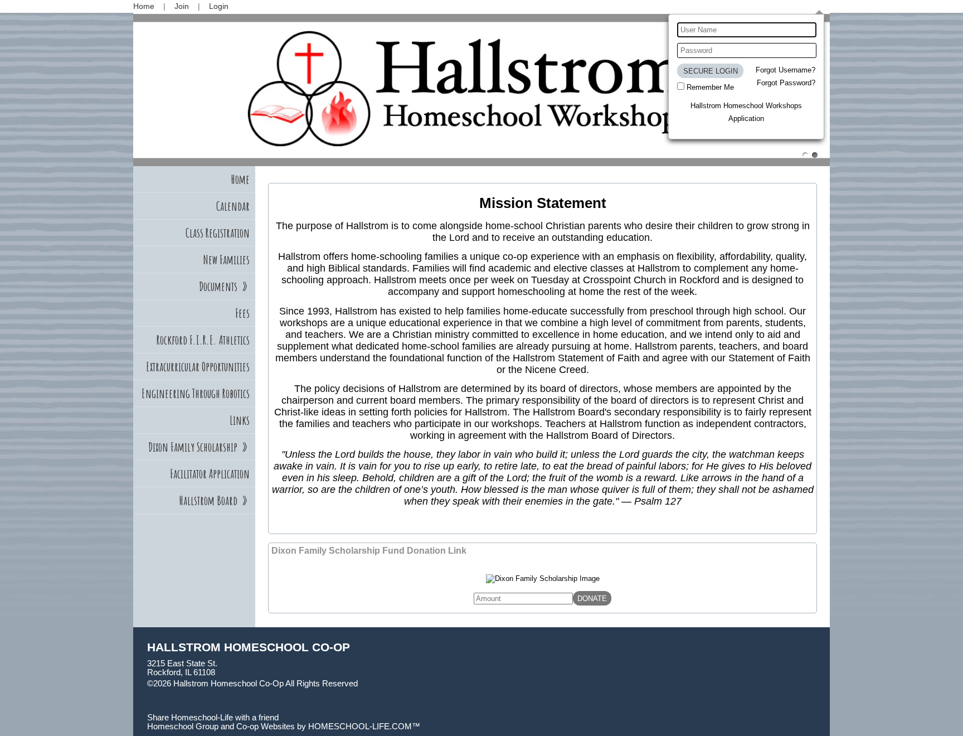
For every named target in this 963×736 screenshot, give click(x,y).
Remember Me (710, 87)
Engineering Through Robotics (196, 393)
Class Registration (218, 232)
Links (240, 420)
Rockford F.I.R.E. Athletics (203, 339)
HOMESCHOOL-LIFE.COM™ (364, 726)
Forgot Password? (786, 83)
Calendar (233, 206)
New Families (226, 259)
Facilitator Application (210, 473)
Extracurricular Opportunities (198, 366)
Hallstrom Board (214, 500)
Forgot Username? (785, 70)
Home (240, 179)
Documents (224, 286)
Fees (242, 313)
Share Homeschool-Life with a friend (213, 717)
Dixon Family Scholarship (199, 446)
